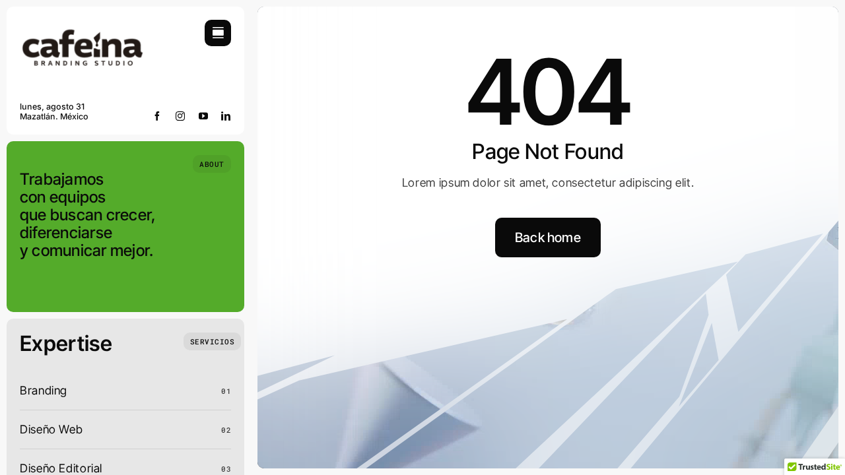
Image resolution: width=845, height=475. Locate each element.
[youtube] (204, 116)
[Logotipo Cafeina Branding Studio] (82, 25)
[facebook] (157, 116)
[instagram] (181, 116)
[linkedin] (226, 116)
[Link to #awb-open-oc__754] (218, 33)
